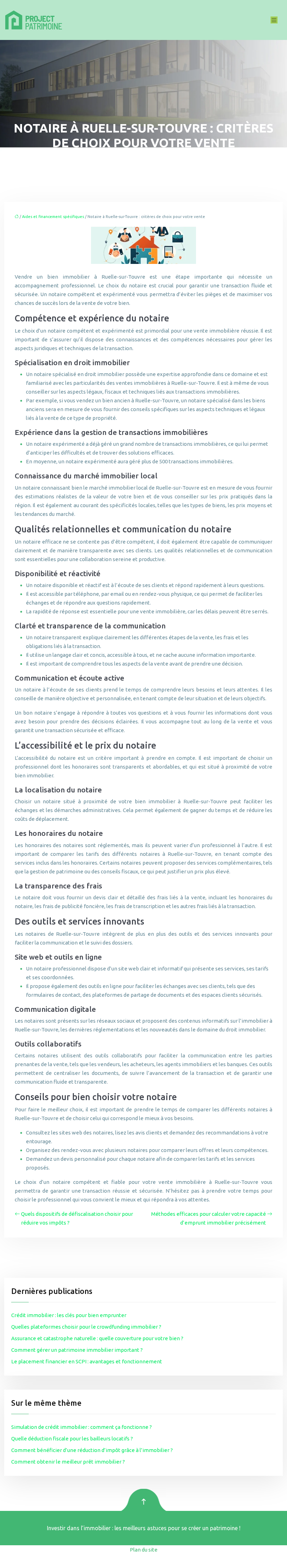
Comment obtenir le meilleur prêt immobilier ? (68, 1462)
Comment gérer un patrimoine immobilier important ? (77, 1350)
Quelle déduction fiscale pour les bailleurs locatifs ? (72, 1438)
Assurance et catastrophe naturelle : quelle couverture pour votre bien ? (97, 1338)
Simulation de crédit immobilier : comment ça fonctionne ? (81, 1427)
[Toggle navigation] (274, 20)
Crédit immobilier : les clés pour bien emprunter (68, 1315)
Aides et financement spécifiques (53, 216)
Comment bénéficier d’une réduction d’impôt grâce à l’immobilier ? (92, 1450)
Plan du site (144, 1550)
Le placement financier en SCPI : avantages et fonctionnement (86, 1361)
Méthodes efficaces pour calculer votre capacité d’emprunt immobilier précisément (208, 1218)
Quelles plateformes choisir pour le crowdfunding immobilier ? (86, 1327)
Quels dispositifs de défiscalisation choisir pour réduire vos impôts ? (77, 1218)
